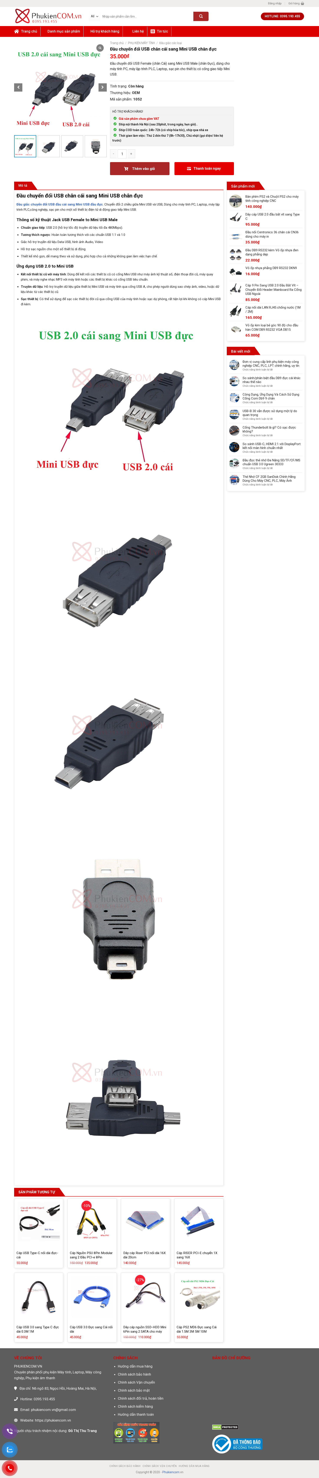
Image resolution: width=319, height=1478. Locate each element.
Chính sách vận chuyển (160, 1466)
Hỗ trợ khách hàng (104, 31)
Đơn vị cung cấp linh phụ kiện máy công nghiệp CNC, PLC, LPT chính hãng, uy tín (271, 364)
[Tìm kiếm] (201, 16)
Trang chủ (117, 43)
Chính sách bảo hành (134, 1374)
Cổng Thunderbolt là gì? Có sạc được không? (269, 429)
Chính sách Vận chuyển (136, 1382)
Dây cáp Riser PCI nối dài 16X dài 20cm (144, 1255)
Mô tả (22, 185)
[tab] (23, 186)
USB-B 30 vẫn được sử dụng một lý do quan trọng (270, 413)
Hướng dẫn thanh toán (136, 1414)
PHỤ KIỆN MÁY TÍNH (141, 43)
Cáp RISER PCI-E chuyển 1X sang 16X (197, 1255)
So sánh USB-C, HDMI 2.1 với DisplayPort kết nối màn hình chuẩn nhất (272, 446)
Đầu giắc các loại (170, 43)
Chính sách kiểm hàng (135, 1406)
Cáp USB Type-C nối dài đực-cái (37, 1255)
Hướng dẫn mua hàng (135, 1366)
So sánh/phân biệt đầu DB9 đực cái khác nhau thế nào (272, 380)
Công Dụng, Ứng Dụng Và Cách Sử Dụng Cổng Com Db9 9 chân (271, 396)
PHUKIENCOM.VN (28, 1366)
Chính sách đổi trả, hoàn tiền (140, 1398)
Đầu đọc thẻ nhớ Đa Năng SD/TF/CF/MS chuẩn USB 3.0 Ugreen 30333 (271, 462)
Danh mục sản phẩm (64, 31)
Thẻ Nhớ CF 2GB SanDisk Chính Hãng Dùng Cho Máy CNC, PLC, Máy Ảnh (269, 479)
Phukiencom (170, 1472)
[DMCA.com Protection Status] (225, 1427)
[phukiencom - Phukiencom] (48, 16)
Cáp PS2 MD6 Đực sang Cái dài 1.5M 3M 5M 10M (197, 1329)
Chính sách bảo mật (134, 1390)
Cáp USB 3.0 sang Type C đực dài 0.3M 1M (37, 1329)
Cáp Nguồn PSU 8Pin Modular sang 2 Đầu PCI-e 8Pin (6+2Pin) (91, 1257)
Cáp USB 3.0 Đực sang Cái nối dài (91, 1329)
